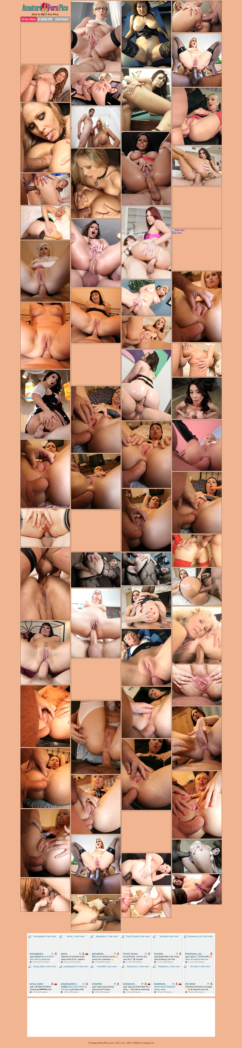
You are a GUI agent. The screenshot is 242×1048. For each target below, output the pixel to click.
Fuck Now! (62, 19)
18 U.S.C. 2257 (124, 1043)
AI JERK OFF (45, 19)
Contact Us (148, 1043)
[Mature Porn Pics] (45, 8)
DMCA (137, 1043)
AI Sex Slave (28, 19)
